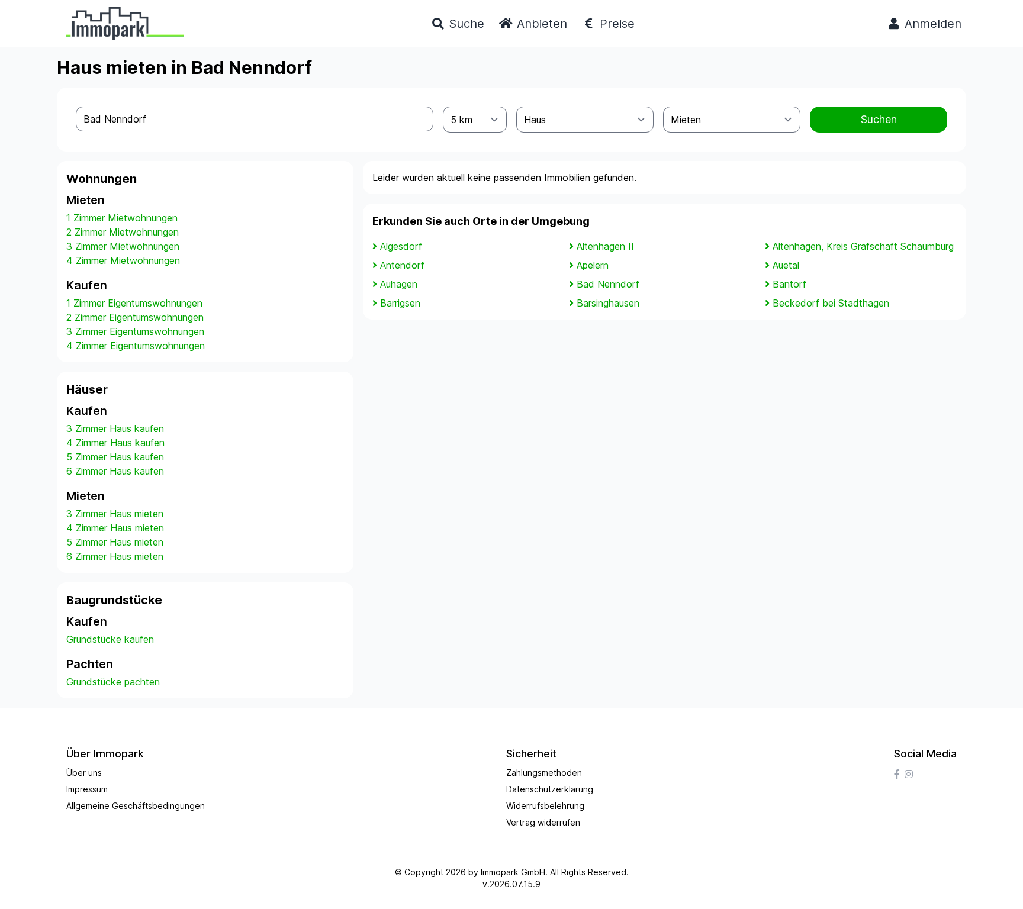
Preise (615, 24)
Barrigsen (400, 303)
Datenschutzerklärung (549, 789)
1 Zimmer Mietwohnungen (122, 218)
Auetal (786, 265)
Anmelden (931, 24)
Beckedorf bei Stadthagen (831, 303)
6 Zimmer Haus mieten (114, 556)
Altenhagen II (605, 246)
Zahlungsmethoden (544, 773)
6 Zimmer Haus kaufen (115, 471)
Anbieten (540, 24)
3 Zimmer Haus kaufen (115, 428)
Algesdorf (401, 246)
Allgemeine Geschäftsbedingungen (135, 806)
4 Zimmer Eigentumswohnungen (135, 346)
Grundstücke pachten (113, 682)
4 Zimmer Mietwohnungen (123, 260)
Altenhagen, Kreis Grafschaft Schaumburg (863, 246)
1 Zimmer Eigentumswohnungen (134, 303)
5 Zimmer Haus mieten (114, 542)
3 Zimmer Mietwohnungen (122, 246)
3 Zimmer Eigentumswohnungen (135, 331)
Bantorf (789, 284)
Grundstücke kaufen (110, 639)
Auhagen (398, 284)
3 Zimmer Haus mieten (114, 514)
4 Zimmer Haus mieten (115, 528)
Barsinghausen (608, 303)
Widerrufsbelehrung (545, 806)
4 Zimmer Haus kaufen (115, 443)
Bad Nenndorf (608, 284)
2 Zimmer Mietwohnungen (122, 232)
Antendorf (402, 265)
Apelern (593, 265)
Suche (464, 24)
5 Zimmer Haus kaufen (115, 457)
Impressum (87, 789)
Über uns (84, 773)
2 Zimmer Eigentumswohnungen (135, 317)
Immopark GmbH (513, 872)
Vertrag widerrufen (543, 822)
